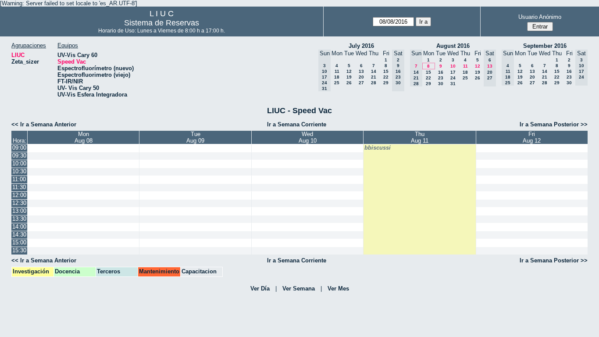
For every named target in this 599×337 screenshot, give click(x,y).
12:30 (19, 203)
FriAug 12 (532, 137)
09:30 (19, 155)
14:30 (19, 234)
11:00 (19, 179)
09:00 (19, 147)
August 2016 (453, 46)
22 (386, 77)
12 (349, 71)
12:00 (19, 195)
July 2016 (361, 46)
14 (373, 71)
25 (336, 82)
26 (349, 82)
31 (453, 83)
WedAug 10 (308, 137)
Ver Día (260, 288)
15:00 (19, 242)
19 (349, 77)
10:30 (19, 171)
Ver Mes (338, 288)
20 (361, 77)
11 (337, 71)
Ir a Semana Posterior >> (554, 124)
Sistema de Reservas (161, 22)
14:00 (19, 226)
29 (386, 82)
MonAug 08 (84, 137)
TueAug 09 (195, 137)
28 (373, 82)
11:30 (19, 187)
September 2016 (545, 46)
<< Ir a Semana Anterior (43, 124)
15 (386, 71)
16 (440, 72)
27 (361, 82)
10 (453, 66)
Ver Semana (298, 288)
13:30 (19, 218)
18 (336, 77)
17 (453, 72)
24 (453, 77)
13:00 (19, 211)
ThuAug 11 (419, 137)
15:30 (19, 250)
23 (440, 77)
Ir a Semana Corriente (296, 124)
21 (373, 77)
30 (440, 83)
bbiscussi (377, 147)
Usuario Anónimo (539, 17)
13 (361, 71)
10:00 (19, 163)
